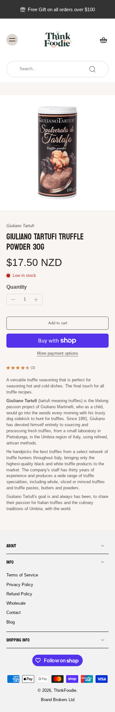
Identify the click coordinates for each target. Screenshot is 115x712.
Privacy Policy (19, 585)
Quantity (16, 287)
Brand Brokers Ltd (57, 700)
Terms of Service (22, 575)
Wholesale (16, 603)
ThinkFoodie (65, 690)
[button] (57, 323)
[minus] (13, 299)
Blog (10, 622)
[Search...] (92, 69)
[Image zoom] (57, 153)
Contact (13, 613)
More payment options (57, 354)
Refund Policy (19, 594)
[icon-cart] (102, 39)
